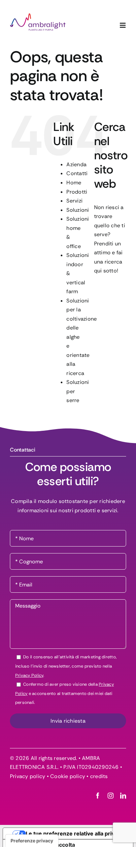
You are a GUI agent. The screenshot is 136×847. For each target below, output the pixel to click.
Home (73, 182)
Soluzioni (77, 209)
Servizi (74, 200)
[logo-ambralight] (38, 15)
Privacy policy (27, 776)
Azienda (76, 164)
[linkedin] (123, 796)
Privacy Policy (29, 675)
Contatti (76, 173)
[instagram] (111, 796)
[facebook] (98, 796)
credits (99, 776)
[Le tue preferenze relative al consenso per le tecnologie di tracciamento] (31, 840)
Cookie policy (67, 776)
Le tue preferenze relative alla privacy (74, 833)
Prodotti (76, 191)
